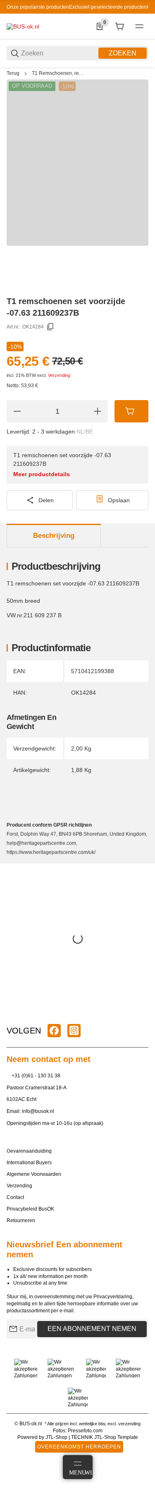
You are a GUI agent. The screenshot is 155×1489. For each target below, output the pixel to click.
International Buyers (29, 1162)
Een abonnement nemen (92, 1328)
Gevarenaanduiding (29, 1151)
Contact (15, 1197)
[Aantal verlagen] (17, 411)
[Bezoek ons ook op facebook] (54, 1030)
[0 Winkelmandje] (119, 26)
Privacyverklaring (112, 1297)
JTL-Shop (57, 1437)
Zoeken (122, 53)
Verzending (59, 375)
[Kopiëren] (50, 327)
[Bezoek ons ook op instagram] (74, 1030)
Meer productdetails (41, 474)
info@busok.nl (38, 1111)
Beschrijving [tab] (53, 535)
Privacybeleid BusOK (30, 1209)
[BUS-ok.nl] (23, 26)
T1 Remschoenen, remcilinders (60, 73)
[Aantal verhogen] (97, 411)
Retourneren (21, 1220)
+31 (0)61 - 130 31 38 (36, 1076)
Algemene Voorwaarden (34, 1174)
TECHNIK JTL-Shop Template (104, 1437)
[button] (141, 1010)
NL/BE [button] (84, 431)
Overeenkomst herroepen (79, 1447)
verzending (129, 1423)
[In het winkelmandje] (131, 411)
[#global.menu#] (139, 26)
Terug (13, 73)
